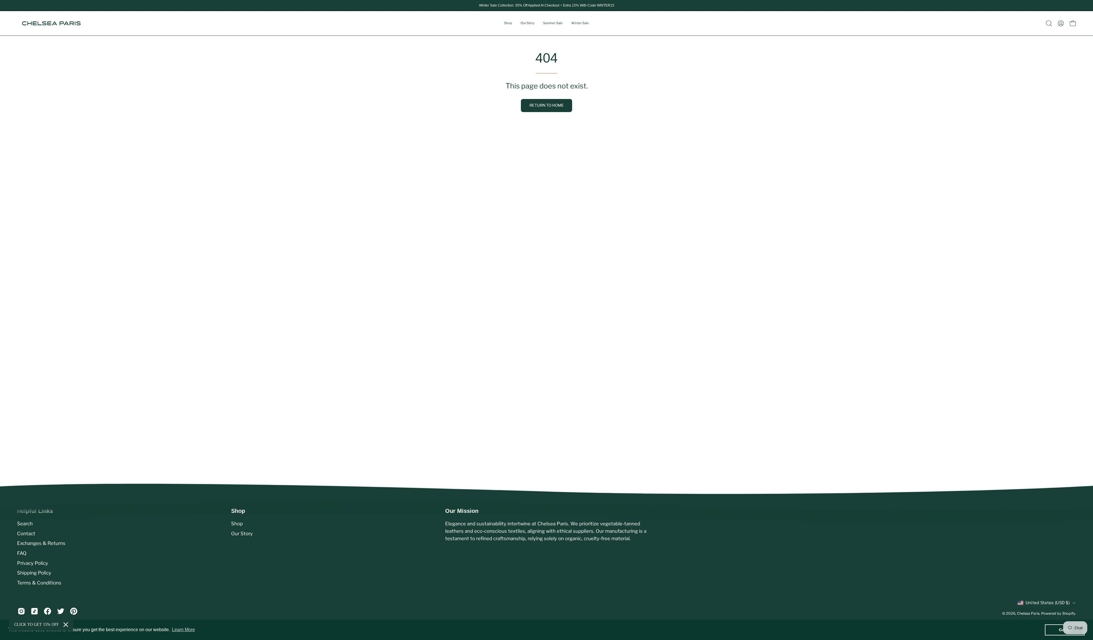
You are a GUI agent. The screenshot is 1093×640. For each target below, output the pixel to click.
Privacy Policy (32, 563)
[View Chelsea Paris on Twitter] (60, 611)
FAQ (21, 553)
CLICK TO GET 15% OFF (36, 624)
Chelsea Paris (1028, 613)
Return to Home (546, 105)
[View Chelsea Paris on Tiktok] (34, 611)
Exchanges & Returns (41, 543)
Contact (26, 533)
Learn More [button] (183, 629)
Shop (237, 524)
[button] (1049, 23)
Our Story (242, 533)
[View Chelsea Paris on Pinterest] (73, 611)
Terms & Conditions (39, 582)
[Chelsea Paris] (51, 23)
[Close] (65, 624)
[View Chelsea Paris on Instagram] (21, 611)
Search (25, 524)
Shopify (1068, 613)
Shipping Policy (34, 573)
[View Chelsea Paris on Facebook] (47, 611)
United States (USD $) (1048, 602)
